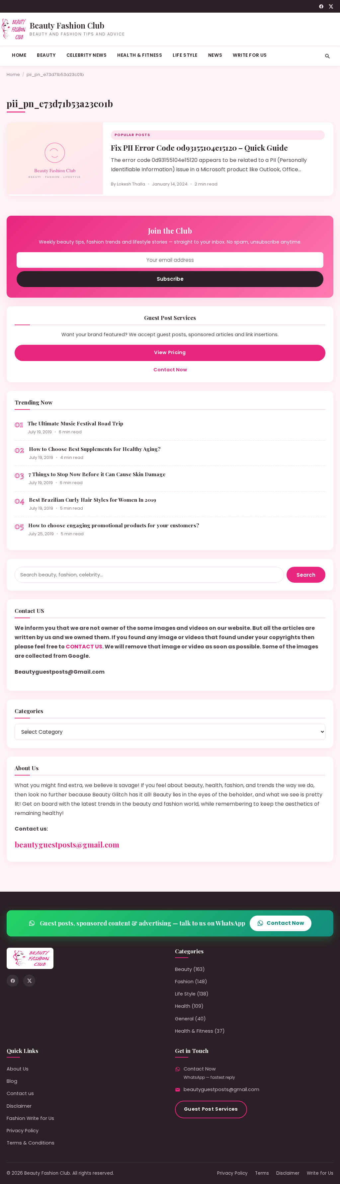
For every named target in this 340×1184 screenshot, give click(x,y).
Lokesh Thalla (131, 184)
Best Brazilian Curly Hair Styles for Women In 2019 (92, 499)
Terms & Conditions (30, 1143)
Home (19, 55)
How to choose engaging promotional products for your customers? (113, 525)
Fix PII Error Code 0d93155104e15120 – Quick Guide (199, 148)
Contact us (20, 1093)
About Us (18, 1069)
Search (306, 574)
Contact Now (170, 369)
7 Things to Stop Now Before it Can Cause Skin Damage (97, 474)
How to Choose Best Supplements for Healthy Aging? (95, 448)
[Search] (327, 56)
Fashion (184, 981)
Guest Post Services (211, 1109)
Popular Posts (132, 134)
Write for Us (250, 55)
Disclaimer (19, 1106)
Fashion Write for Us (30, 1118)
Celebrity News (86, 55)
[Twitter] (330, 6)
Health (182, 1006)
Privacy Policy (23, 1130)
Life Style (185, 55)
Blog (12, 1081)
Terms (262, 1173)
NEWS (215, 55)
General (184, 1018)
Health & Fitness (139, 55)
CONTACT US (84, 646)
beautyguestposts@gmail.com (67, 845)
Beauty (46, 55)
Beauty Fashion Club (67, 25)
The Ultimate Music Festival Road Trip (75, 423)
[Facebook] (321, 6)
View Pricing (170, 352)
